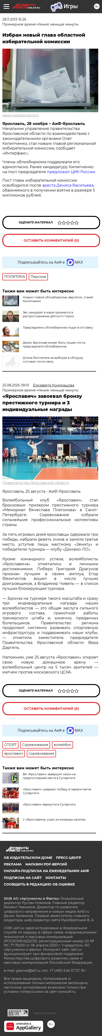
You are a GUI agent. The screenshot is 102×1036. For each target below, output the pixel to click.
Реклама (13, 864)
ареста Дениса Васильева (67, 185)
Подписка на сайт (23, 878)
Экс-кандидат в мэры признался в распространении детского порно (48, 314)
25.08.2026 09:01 (15, 385)
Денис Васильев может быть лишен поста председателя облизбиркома (54, 344)
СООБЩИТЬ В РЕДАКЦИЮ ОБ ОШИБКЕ (39, 884)
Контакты (56, 878)
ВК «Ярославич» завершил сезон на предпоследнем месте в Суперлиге (49, 776)
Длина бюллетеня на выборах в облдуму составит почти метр (53, 359)
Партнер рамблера (44, 1013)
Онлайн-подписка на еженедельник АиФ (46, 871)
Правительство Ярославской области (35, 483)
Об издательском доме (28, 858)
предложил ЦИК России (71, 172)
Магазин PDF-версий (46, 864)
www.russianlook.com (20, 115)
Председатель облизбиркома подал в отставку (58, 327)
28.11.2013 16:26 (14, 19)
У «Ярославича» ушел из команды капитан (54, 819)
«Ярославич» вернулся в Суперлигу (49, 804)
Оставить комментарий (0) (51, 240)
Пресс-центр (68, 858)
